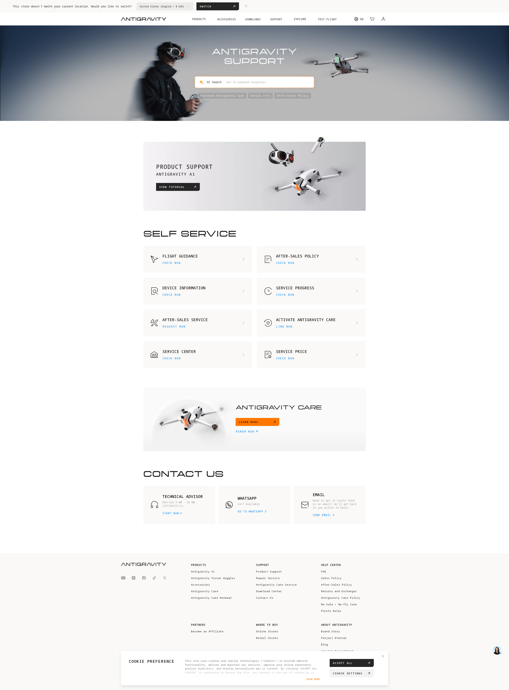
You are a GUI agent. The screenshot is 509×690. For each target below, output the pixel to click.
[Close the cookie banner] (383, 656)
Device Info (260, 95)
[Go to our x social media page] (164, 578)
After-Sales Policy (293, 95)
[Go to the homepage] (144, 19)
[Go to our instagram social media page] (133, 578)
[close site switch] (246, 6)
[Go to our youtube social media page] (123, 578)
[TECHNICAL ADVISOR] (497, 650)
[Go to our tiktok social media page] (154, 578)
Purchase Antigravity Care (222, 95)
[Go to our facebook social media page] (144, 578)
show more (313, 679)
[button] (372, 19)
